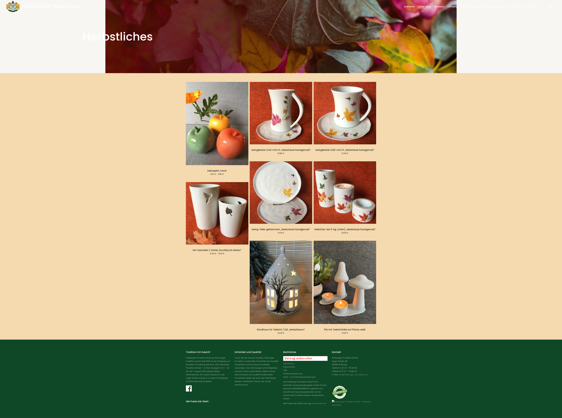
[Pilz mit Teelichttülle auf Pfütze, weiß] (345, 282)
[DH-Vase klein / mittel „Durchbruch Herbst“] (217, 213)
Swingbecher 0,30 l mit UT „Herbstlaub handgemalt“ (344, 150)
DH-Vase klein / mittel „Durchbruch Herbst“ (217, 250)
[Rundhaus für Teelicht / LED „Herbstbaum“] (281, 282)
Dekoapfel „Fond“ (217, 170)
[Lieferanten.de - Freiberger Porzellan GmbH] (354, 405)
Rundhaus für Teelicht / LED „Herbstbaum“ (281, 329)
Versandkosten (319, 403)
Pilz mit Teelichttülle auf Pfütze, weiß (344, 329)
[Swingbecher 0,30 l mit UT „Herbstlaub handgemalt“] (345, 113)
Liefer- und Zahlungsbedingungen (299, 377)
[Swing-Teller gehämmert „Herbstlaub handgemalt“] (281, 192)
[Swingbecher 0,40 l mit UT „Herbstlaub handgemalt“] (281, 113)
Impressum (288, 363)
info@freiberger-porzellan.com (354, 374)
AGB (285, 370)
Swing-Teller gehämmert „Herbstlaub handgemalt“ (281, 229)
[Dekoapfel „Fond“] (217, 123)
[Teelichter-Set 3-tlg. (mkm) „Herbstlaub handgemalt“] (345, 192)
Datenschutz (289, 366)
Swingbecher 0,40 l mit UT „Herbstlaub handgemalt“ (281, 150)
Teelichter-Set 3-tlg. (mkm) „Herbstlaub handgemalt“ (345, 229)
